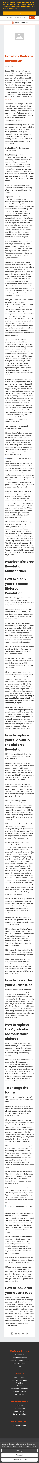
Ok (19, 13)
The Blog (19, 1383)
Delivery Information (19, 1358)
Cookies (20, 1386)
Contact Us (19, 1355)
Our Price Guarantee (19, 1380)
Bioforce (8, 99)
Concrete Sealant (19, 1414)
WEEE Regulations (19, 1391)
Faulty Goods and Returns (19, 1360)
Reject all (19, 1455)
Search (32, 17)
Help (19, 1366)
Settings (19, 1450)
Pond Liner (19, 1406)
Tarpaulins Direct (19, 1425)
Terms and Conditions (19, 1389)
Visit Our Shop (19, 1377)
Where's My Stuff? (19, 1363)
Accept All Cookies (19, 1460)
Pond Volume (19, 1411)
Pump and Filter (19, 1408)
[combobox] (19, 17)
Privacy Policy (20, 1394)
